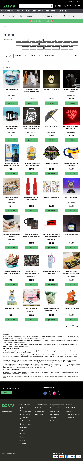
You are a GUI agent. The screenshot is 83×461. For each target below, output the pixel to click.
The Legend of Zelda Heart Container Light (71, 127)
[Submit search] (51, 6)
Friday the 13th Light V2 (51, 89)
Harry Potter (23, 443)
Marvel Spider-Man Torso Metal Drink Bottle (31, 198)
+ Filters (75, 56)
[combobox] (36, 6)
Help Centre (25, 417)
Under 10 (50, 44)
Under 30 (74, 44)
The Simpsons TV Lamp (71, 234)
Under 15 (58, 44)
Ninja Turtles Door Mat (51, 163)
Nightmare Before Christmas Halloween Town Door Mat (71, 272)
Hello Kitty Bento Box (31, 308)
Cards (18, 40)
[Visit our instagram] (54, 393)
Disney (21, 437)
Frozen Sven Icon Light (71, 197)
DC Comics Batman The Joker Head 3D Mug (51, 309)
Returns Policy (26, 411)
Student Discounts (40, 408)
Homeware (47, 40)
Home (5, 26)
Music (32, 40)
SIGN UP (6, 392)
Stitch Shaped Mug (12, 89)
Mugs (54, 40)
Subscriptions (70, 417)
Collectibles (68, 40)
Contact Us (25, 408)
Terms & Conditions (56, 408)
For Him (40, 48)
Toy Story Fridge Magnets (51, 197)
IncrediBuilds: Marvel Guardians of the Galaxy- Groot (11, 164)
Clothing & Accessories (73, 414)
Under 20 (66, 44)
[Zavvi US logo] (10, 6)
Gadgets (39, 40)
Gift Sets (35, 44)
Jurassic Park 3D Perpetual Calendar (11, 235)
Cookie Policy (54, 414)
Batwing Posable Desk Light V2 (71, 90)
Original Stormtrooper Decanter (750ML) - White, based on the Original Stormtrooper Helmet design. (31, 90)
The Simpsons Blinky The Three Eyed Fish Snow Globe (32, 164)
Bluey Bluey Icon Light (12, 308)
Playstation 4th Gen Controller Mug (12, 127)
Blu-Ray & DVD (70, 408)
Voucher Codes (39, 411)
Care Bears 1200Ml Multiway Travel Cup (51, 272)
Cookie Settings (26, 424)
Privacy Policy (54, 411)
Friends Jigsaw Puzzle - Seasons (12, 198)
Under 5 (43, 44)
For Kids (48, 48)
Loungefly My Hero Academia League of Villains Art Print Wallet (32, 272)
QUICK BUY (12, 103)
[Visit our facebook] (45, 393)
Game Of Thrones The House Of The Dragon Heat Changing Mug (31, 235)
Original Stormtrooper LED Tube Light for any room (31, 127)
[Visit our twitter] (49, 393)
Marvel (21, 430)
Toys (60, 40)
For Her (33, 48)
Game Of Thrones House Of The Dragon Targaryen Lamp (51, 235)
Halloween (64, 48)
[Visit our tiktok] (58, 393)
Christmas (56, 48)
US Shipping (26, 414)
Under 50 (25, 48)
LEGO (75, 40)
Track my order (26, 421)
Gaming (25, 40)
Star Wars (22, 433)
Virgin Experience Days (23, 44)
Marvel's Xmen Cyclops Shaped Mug (71, 164)
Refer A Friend (39, 414)
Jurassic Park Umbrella (51, 126)
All (71, 48)
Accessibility (54, 417)
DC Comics (22, 440)
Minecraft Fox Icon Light (71, 308)
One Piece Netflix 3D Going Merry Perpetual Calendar (12, 272)
